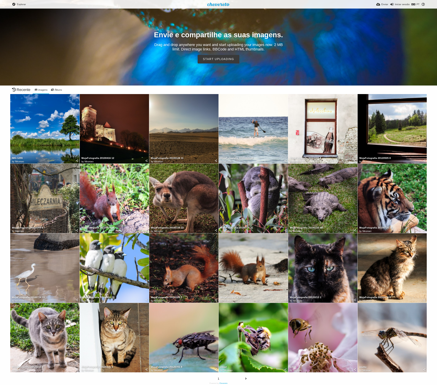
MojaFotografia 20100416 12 (97, 158)
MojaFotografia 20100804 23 (97, 297)
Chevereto (223, 383)
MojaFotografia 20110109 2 (166, 297)
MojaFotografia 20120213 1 (305, 297)
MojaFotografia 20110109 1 (236, 297)
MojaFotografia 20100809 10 (236, 158)
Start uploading (218, 59)
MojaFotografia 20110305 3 (305, 158)
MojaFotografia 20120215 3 (27, 367)
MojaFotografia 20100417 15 (97, 227)
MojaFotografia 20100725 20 (306, 227)
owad (223, 367)
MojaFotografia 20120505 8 (375, 158)
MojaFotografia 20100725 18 (375, 227)
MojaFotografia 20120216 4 (97, 367)
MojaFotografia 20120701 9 (166, 367)
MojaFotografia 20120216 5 (375, 297)
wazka (362, 367)
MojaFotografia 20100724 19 (28, 297)
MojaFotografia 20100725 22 (167, 227)
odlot (293, 367)
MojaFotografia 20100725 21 (236, 227)
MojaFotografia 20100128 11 (167, 158)
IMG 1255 (17, 158)
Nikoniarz (19, 161)
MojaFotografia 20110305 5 (27, 227)
